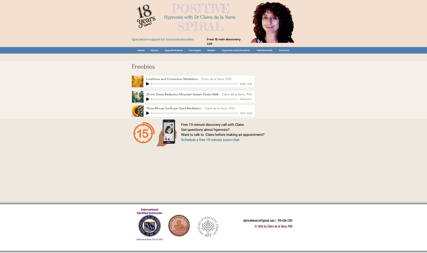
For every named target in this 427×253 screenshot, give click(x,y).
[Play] (147, 84)
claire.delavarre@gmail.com (259, 220)
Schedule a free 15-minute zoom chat (210, 139)
